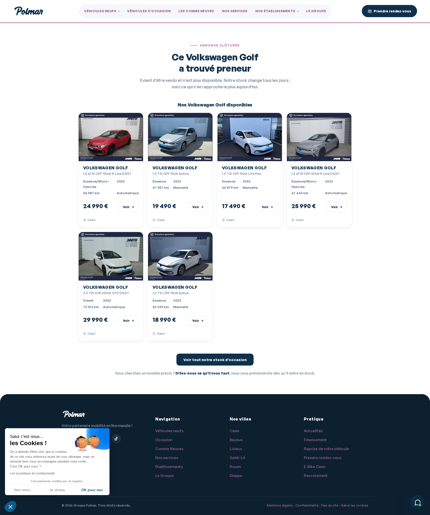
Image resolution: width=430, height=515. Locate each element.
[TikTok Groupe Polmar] (116, 438)
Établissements (169, 466)
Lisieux (236, 448)
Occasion (163, 439)
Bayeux (236, 439)
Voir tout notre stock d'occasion (215, 359)
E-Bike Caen (314, 466)
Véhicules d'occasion (149, 11)
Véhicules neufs (100, 11)
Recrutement (316, 475)
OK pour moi (92, 490)
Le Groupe (316, 11)
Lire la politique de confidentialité (32, 473)
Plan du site (329, 505)
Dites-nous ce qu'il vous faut (202, 373)
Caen (234, 430)
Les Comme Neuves (196, 11)
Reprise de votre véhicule (326, 448)
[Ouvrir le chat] (417, 502)
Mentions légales (280, 505)
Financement (315, 439)
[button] (10, 507)
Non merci (22, 490)
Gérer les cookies (354, 505)
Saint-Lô (237, 457)
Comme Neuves (169, 448)
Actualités (313, 430)
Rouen (235, 466)
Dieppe (236, 475)
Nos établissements (275, 11)
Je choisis (57, 490)
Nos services (235, 11)
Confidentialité (307, 505)
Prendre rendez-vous (322, 457)
